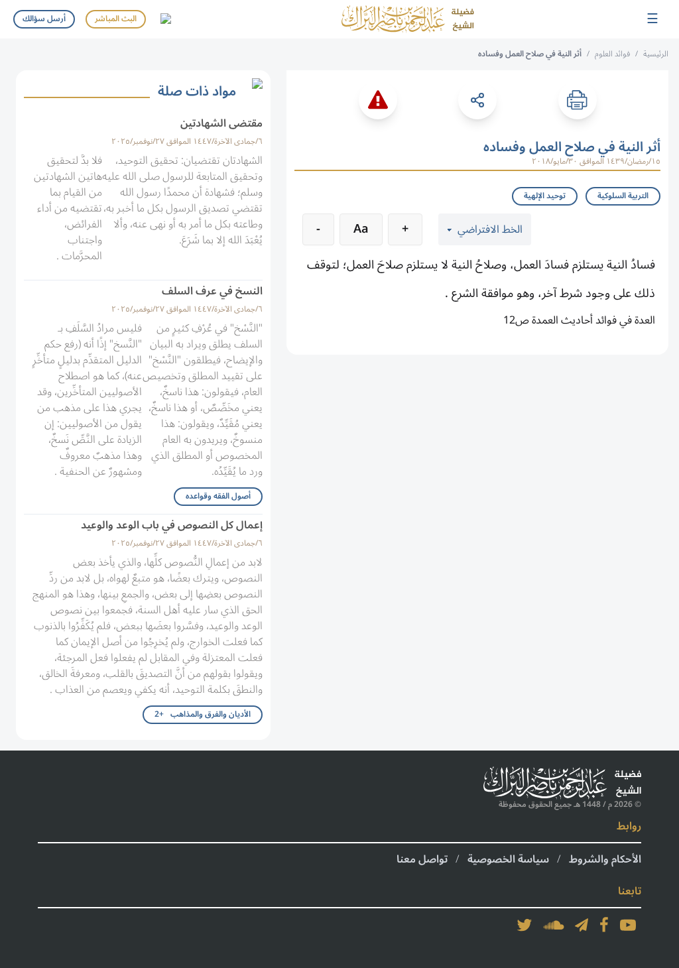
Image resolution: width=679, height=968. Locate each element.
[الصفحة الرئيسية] (407, 19)
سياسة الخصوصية (508, 859)
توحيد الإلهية (545, 196)
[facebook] (604, 925)
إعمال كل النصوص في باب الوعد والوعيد (172, 525)
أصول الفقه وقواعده (218, 496)
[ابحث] (165, 19)
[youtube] (628, 925)
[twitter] (524, 925)
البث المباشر (116, 19)
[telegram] (581, 925)
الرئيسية (655, 54)
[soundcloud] (553, 925)
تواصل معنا (422, 859)
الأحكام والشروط (605, 859)
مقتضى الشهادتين (221, 123)
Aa (361, 228)
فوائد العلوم (612, 54)
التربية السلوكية (622, 196)
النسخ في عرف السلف (212, 291)
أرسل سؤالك (44, 19)
